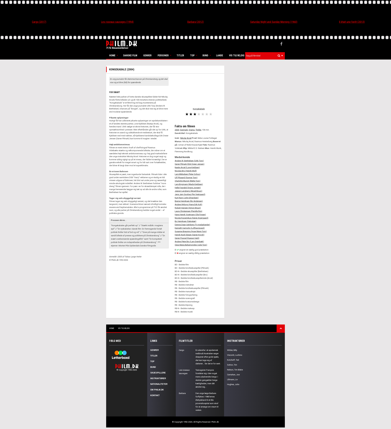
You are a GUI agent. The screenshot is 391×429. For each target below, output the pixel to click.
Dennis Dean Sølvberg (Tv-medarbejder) (192, 225)
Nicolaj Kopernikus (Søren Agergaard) (191, 218)
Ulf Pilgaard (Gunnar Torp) (186, 177)
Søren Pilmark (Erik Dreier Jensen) (189, 164)
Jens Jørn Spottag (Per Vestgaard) (190, 194)
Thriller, (199, 130)
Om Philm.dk (157, 390)
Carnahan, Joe (233, 374)
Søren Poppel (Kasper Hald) (187, 238)
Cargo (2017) (39, 21)
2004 (177, 130)
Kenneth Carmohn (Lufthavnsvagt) (190, 228)
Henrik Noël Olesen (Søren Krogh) (189, 235)
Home (112, 55)
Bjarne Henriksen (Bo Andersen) (189, 201)
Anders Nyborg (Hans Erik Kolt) (188, 204)
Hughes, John (233, 384)
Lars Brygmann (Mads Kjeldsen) (189, 184)
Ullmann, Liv (232, 379)
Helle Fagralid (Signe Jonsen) (188, 188)
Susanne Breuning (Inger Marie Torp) (191, 231)
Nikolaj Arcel (185, 138)
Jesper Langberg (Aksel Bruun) (188, 191)
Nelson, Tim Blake (235, 370)
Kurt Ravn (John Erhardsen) (187, 198)
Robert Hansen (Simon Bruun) (188, 208)
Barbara (182, 393)
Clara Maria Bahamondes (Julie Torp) (191, 245)
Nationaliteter (158, 384)
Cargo (181, 350)
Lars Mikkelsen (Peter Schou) (187, 174)
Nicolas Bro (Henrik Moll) (186, 171)
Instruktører (158, 378)
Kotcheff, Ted (233, 360)
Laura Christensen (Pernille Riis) (188, 211)
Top (192, 55)
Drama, (192, 130)
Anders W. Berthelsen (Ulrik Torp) (189, 161)
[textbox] (266, 55)
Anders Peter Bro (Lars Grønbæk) (189, 241)
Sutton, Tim (232, 365)
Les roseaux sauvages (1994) (117, 21)
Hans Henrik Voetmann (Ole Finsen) (190, 214)
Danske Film (130, 55)
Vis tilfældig (236, 55)
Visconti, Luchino (234, 355)
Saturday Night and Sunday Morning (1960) (273, 21)
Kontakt (155, 395)
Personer (163, 55)
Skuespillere (158, 373)
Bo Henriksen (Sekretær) (185, 221)
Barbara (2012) (195, 21)
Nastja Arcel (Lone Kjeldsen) (187, 167)
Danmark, (184, 130)
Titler (180, 55)
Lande (219, 55)
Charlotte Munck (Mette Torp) (187, 181)
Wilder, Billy (232, 350)
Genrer (147, 55)
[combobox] (265, 55)
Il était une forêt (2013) (352, 21)
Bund (205, 55)
